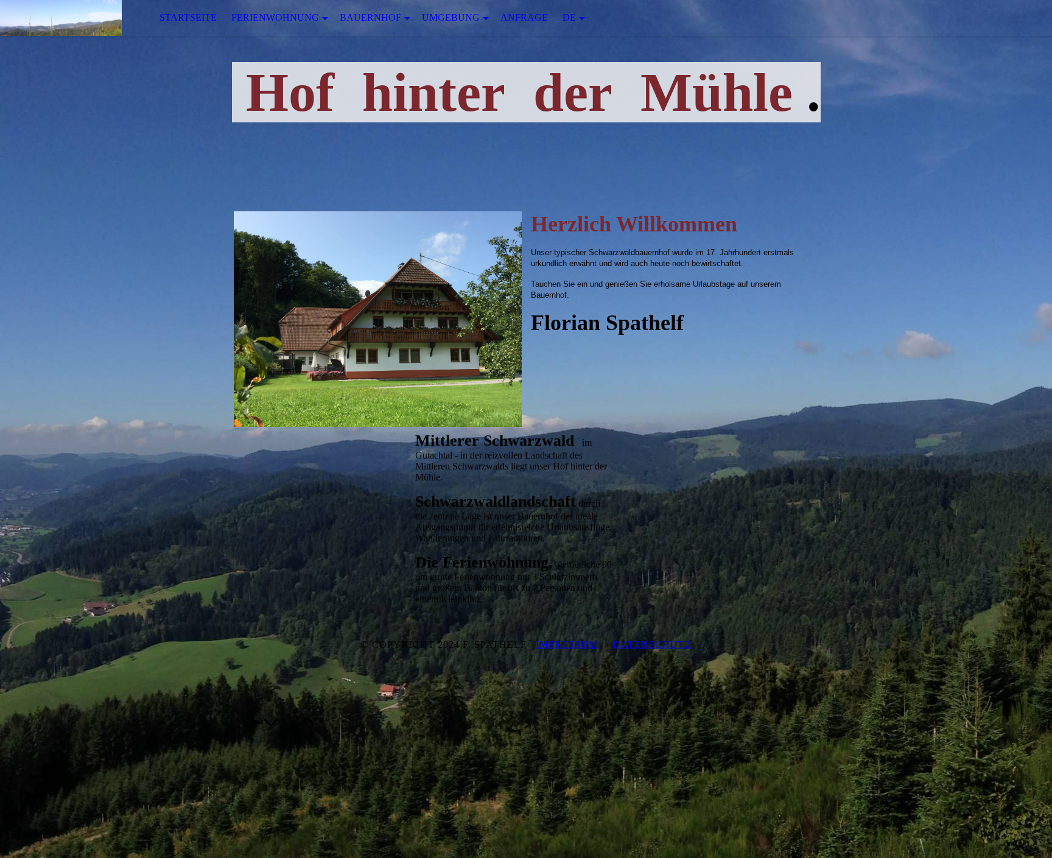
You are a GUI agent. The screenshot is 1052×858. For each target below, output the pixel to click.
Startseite (188, 17)
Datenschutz (652, 644)
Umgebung (451, 17)
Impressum (567, 644)
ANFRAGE (524, 17)
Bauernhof (370, 17)
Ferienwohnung (275, 17)
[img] (61, 18)
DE (569, 17)
